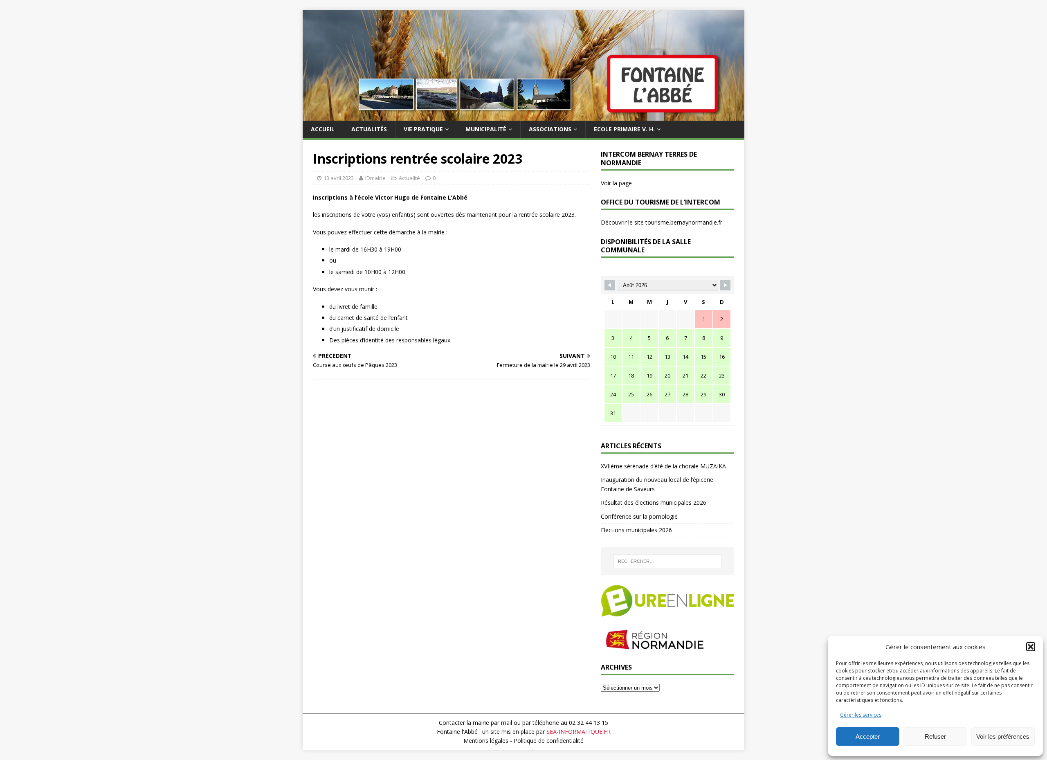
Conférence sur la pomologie (639, 516)
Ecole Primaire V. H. (624, 129)
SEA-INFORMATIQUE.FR (578, 731)
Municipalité (485, 129)
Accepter (868, 736)
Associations (550, 129)
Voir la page (616, 183)
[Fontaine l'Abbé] (523, 116)
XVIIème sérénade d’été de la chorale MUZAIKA (663, 466)
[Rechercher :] (667, 561)
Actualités (369, 129)
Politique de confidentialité (549, 740)
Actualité (409, 178)
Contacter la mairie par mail (475, 722)
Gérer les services (860, 714)
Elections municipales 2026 (636, 530)
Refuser (935, 736)
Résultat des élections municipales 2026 (653, 502)
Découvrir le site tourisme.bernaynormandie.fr (661, 222)
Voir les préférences (1002, 736)
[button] (1031, 647)
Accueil (323, 129)
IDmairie (375, 178)
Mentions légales (485, 740)
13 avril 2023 (339, 178)
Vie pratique (423, 129)
